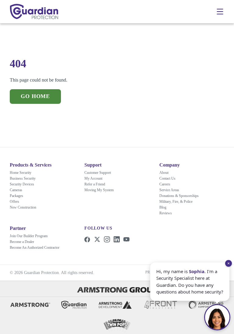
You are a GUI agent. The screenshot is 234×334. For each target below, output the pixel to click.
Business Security (26, 178)
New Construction (26, 207)
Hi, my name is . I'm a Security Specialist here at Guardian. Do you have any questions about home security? (188, 278)
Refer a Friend (96, 184)
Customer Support (101, 172)
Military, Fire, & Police (177, 201)
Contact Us (169, 178)
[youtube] (126, 239)
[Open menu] (220, 11)
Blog (163, 207)
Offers (15, 201)
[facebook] (87, 239)
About (164, 172)
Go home (35, 96)
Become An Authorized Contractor (41, 247)
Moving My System (101, 189)
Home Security (23, 172)
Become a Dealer (25, 241)
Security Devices (25, 184)
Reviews (166, 213)
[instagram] (107, 239)
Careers (166, 184)
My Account (95, 178)
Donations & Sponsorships (184, 195)
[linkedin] (117, 239)
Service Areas (171, 189)
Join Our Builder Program (33, 235)
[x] (97, 239)
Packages (19, 195)
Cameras (19, 189)
